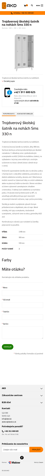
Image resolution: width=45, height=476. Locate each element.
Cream (41, 462)
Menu (38, 5)
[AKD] (13, 5)
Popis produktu (8, 114)
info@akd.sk (7, 419)
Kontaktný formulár (25, 114)
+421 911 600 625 (24, 92)
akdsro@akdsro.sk (9, 422)
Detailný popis (9, 81)
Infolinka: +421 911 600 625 (23, 13)
